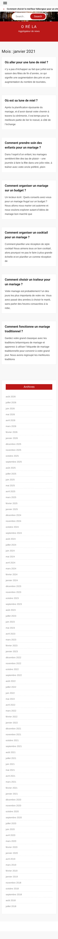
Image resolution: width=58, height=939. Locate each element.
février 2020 (11, 847)
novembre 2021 (13, 734)
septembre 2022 (14, 675)
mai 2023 (10, 628)
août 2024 (11, 539)
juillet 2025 (11, 473)
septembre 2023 (14, 604)
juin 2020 (10, 829)
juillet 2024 (11, 545)
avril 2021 (10, 776)
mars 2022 (11, 710)
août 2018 (11, 900)
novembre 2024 (13, 521)
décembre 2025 (13, 444)
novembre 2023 (13, 592)
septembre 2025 (14, 461)
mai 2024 (10, 556)
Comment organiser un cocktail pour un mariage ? (26, 234)
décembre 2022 (13, 657)
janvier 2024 (12, 580)
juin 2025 (10, 479)
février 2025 (11, 503)
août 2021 (11, 752)
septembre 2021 (14, 746)
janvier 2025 (12, 509)
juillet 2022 (11, 687)
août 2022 (11, 681)
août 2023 (11, 610)
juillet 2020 (11, 823)
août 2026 (11, 396)
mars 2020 (11, 841)
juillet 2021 (11, 758)
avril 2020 (10, 835)
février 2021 (11, 788)
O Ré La (29, 26)
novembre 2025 (13, 450)
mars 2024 (11, 568)
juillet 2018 (11, 906)
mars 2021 (11, 782)
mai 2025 (10, 485)
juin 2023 (10, 622)
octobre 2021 (12, 740)
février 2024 (11, 574)
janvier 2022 (12, 722)
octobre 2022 (12, 669)
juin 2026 (10, 408)
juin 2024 (10, 550)
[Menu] (5, 3)
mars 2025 (11, 497)
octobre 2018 (12, 888)
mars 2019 (11, 865)
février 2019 (11, 870)
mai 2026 (10, 414)
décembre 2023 (13, 586)
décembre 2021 (13, 728)
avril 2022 (10, 705)
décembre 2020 (13, 799)
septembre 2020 (14, 817)
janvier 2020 (12, 853)
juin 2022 (10, 693)
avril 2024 (10, 562)
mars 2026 (11, 426)
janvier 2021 (12, 793)
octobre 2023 (12, 598)
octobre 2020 (12, 811)
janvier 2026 (12, 438)
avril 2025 (10, 491)
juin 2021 (10, 764)
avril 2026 (10, 420)
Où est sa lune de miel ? (21, 100)
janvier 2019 (12, 876)
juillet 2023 (11, 616)
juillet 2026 (11, 402)
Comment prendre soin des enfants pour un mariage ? (23, 145)
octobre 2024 (12, 527)
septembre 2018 (14, 894)
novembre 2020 (13, 805)
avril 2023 (10, 633)
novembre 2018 (13, 882)
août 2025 (11, 468)
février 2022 (11, 716)
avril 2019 (10, 859)
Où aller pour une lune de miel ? (26, 62)
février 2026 (11, 432)
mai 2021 (10, 770)
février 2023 (11, 645)
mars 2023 (11, 639)
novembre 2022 (13, 663)
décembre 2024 (13, 515)
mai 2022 (10, 699)
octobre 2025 (12, 456)
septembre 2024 (14, 533)
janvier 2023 (12, 651)
